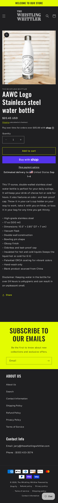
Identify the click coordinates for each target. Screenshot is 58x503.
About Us (11, 384)
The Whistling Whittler (27, 482)
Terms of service (22, 491)
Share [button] (9, 295)
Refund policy (26, 486)
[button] (3, 16)
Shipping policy (39, 491)
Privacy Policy (13, 420)
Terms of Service (15, 427)
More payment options (29, 167)
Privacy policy (41, 486)
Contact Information (17, 398)
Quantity (6, 133)
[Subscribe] (48, 360)
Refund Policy (13, 413)
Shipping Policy (14, 405)
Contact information (30, 496)
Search (10, 391)
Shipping (5, 122)
